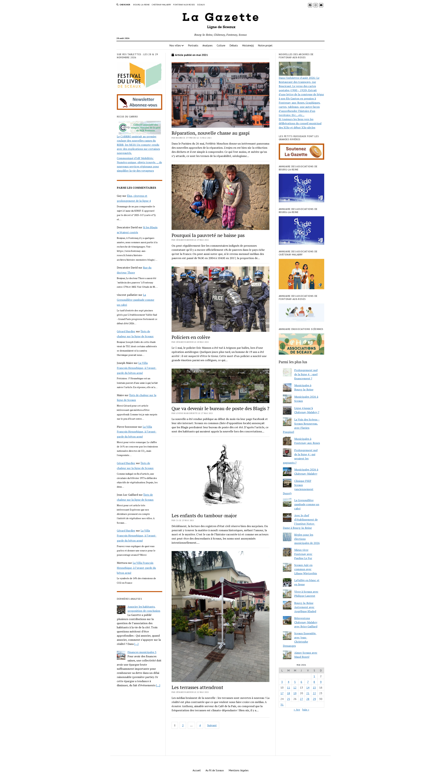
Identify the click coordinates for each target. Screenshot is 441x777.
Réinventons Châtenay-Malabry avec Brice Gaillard (305, 622)
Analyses (207, 45)
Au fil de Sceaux (215, 770)
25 (288, 699)
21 (307, 693)
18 (288, 693)
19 (294, 693)
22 (314, 693)
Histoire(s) (248, 45)
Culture (221, 45)
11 (288, 687)
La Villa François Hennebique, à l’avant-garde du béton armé (136, 368)
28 (307, 699)
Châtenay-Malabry (161, 4)
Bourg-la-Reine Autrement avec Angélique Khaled (305, 607)
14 (307, 687)
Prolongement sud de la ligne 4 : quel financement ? (305, 374)
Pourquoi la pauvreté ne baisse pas (208, 235)
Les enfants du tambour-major (204, 515)
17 (282, 693)
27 (301, 699)
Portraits (193, 45)
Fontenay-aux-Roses (184, 4)
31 (282, 704)
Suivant (212, 725)
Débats (233, 45)
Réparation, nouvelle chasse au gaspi (211, 133)
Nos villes (175, 45)
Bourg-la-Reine (141, 4)
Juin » (305, 709)
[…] (136, 644)
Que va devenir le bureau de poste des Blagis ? (220, 408)
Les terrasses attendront (197, 687)
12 (294, 687)
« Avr (297, 709)
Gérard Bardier (126, 331)
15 (314, 687)
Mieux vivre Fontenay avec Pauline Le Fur (303, 554)
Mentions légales (239, 770)
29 (314, 699)
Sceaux (201, 4)
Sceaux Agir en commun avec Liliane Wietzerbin (305, 569)
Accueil (197, 770)
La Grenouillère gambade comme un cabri (135, 300)
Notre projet (265, 45)
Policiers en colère (191, 337)
